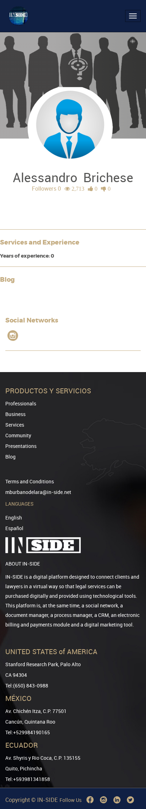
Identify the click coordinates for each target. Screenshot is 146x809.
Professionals (20, 403)
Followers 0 (46, 188)
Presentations (20, 446)
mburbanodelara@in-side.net (38, 492)
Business (15, 414)
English (13, 517)
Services (14, 424)
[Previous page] (131, 778)
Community (18, 435)
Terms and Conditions (29, 481)
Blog (10, 456)
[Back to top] (131, 767)
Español (14, 528)
